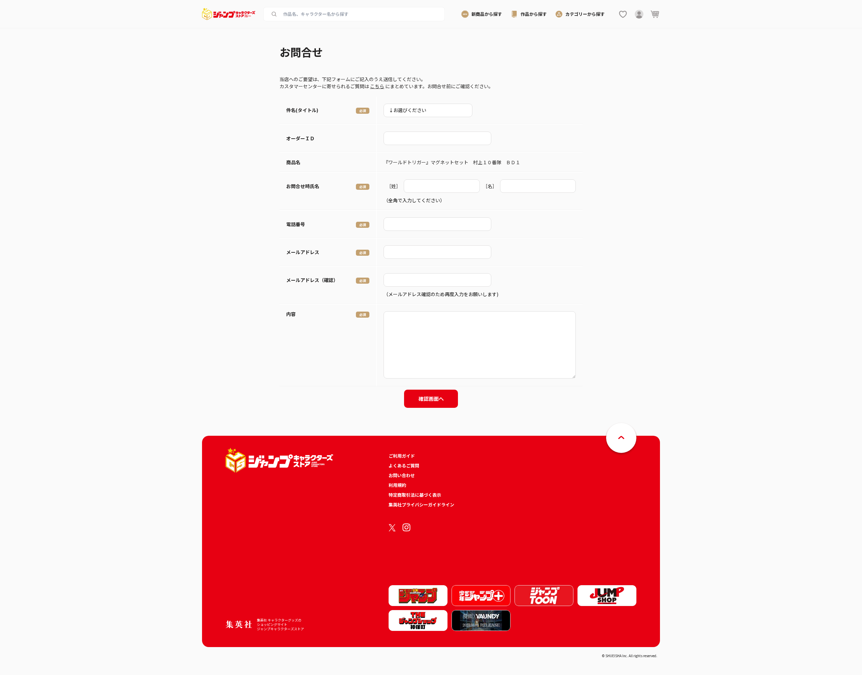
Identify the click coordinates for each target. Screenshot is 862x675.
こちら (377, 86)
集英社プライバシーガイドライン (421, 504)
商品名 (293, 162)
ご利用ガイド (402, 456)
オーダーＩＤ (300, 138)
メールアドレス (302, 252)
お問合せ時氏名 (302, 186)
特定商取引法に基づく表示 (415, 495)
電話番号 (295, 224)
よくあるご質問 (404, 465)
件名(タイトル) (302, 110)
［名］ (490, 186)
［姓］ (394, 186)
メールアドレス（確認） (312, 280)
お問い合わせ (402, 475)
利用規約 (397, 485)
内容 (291, 314)
